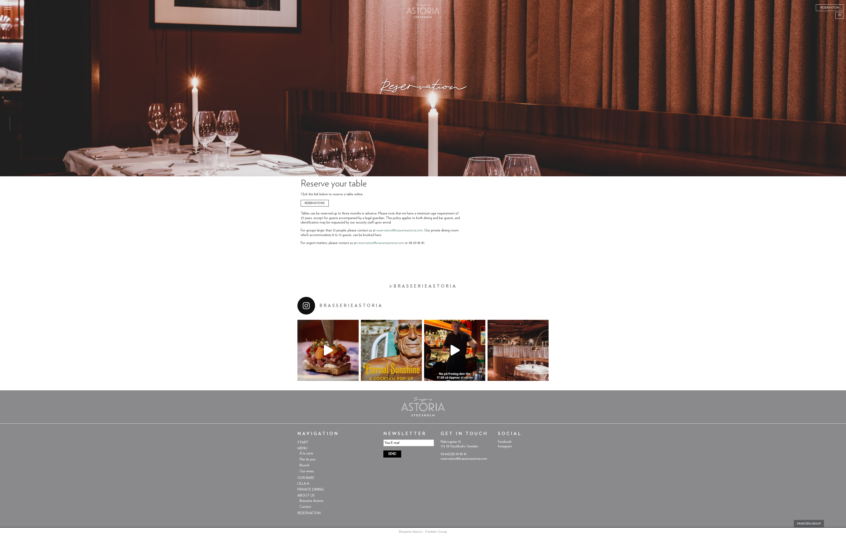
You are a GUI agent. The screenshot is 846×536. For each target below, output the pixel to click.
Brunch (305, 465)
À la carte (306, 453)
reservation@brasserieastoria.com (399, 230)
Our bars (305, 478)
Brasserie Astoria (311, 500)
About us (306, 495)
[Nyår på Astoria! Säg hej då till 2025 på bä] (328, 350)
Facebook (505, 441)
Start (302, 442)
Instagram (505, 446)
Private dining (310, 489)
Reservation (309, 513)
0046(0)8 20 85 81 (454, 454)
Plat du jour (308, 459)
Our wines (307, 471)
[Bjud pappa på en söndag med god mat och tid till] (518, 350)
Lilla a (303, 483)
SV (839, 15)
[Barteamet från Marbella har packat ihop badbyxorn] (391, 350)
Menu (302, 448)
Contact (305, 506)
